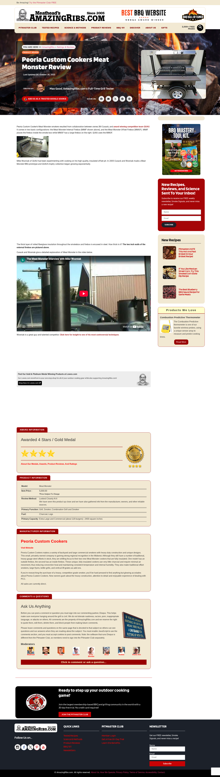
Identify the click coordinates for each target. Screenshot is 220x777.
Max (45, 655)
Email (152, 754)
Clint (61, 655)
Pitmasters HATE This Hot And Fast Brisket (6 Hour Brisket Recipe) (187, 252)
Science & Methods (75, 28)
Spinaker (76, 655)
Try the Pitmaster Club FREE (42, 2)
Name (152, 745)
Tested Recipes (50, 28)
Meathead (31, 655)
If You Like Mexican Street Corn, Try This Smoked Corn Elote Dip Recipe (189, 272)
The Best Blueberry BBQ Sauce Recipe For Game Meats (189, 292)
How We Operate (107, 772)
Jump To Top (181, 774)
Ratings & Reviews (66, 47)
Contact (161, 772)
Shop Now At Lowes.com (29, 383)
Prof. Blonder (91, 655)
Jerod (106, 655)
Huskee (121, 655)
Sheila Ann (136, 655)
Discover (135, 28)
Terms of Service (137, 772)
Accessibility (151, 772)
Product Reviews (101, 28)
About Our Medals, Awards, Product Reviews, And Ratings (49, 464)
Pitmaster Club (28, 28)
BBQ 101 (120, 28)
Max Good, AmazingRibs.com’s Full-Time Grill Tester (82, 88)
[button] (200, 28)
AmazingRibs (48, 47)
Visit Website (27, 548)
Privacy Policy (122, 772)
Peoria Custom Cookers (44, 541)
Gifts (164, 28)
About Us (151, 28)
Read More (181, 342)
